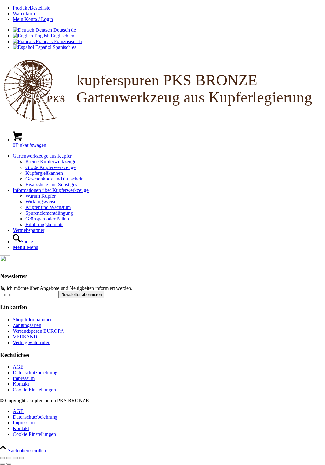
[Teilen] (15, 458)
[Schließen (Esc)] (21, 458)
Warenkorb (24, 13)
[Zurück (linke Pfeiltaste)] (2, 464)
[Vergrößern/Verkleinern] (2, 458)
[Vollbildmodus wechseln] (8, 458)
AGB (18, 367)
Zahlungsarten (27, 325)
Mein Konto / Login (33, 19)
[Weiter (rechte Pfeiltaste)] (8, 464)
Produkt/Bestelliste (31, 7)
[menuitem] (169, 8)
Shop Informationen (33, 319)
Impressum (24, 378)
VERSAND (25, 336)
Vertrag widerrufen (31, 342)
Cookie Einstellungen (34, 389)
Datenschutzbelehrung (35, 372)
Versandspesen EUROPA (38, 331)
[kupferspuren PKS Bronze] (162, 123)
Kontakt (21, 384)
